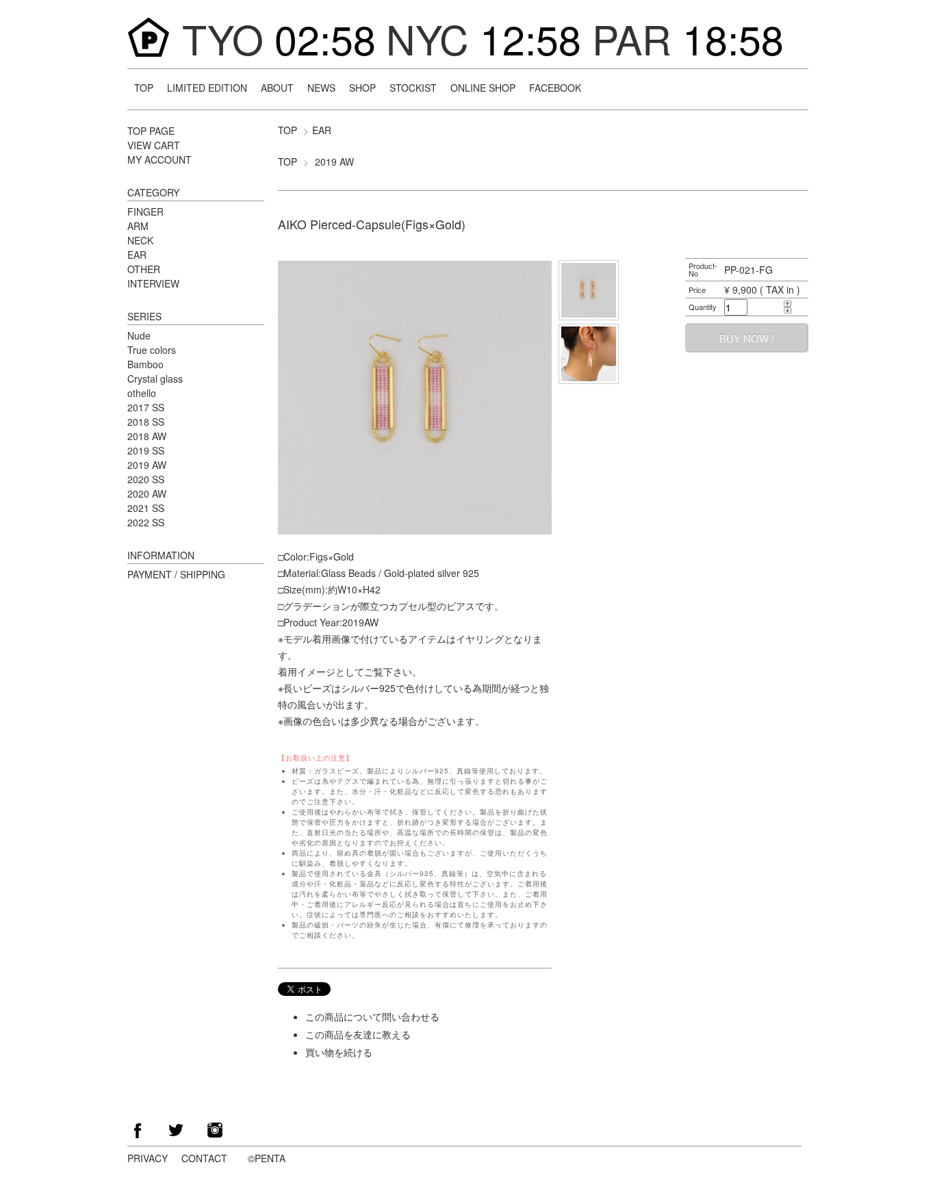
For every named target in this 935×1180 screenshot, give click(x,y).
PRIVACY (147, 1158)
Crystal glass (155, 378)
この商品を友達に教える (358, 1034)
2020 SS (145, 479)
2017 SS (145, 407)
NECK (140, 240)
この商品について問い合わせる (372, 1016)
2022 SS (145, 522)
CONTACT (204, 1158)
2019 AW (334, 161)
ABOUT (277, 87)
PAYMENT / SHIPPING (176, 574)
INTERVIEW (153, 283)
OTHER (143, 269)
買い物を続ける (338, 1052)
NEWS (321, 87)
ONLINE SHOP (482, 87)
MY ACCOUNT (159, 159)
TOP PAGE (151, 131)
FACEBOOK (555, 87)
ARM (138, 226)
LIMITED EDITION (207, 87)
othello (141, 393)
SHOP (362, 87)
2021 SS (145, 508)
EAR (321, 130)
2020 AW (146, 493)
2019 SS (145, 450)
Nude (139, 335)
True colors (151, 350)
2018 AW (146, 436)
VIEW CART (153, 145)
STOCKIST (413, 87)
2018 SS (145, 421)
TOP (143, 87)
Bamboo (145, 364)
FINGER (145, 211)
